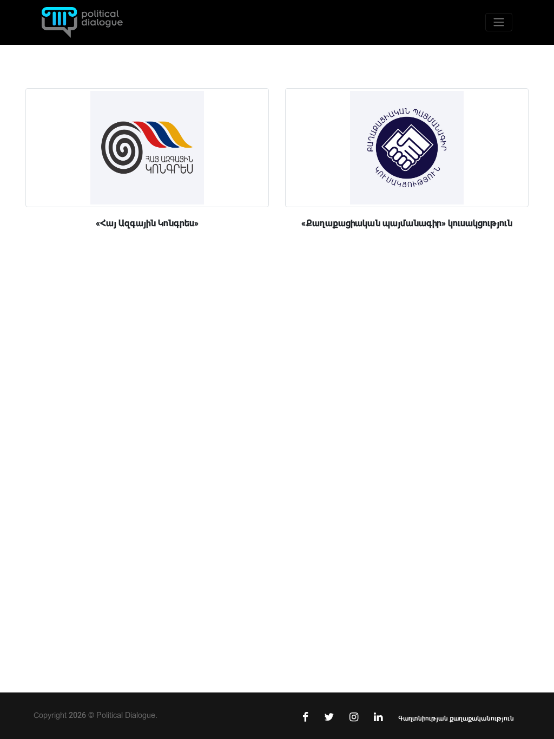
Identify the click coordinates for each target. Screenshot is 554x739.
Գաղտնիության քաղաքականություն (456, 718)
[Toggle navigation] (498, 22)
